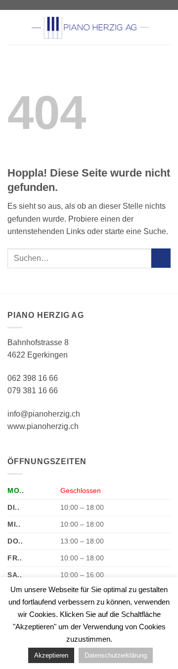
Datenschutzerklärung (116, 655)
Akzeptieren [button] (51, 655)
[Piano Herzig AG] (90, 27)
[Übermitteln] (161, 258)
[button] (13, 27)
